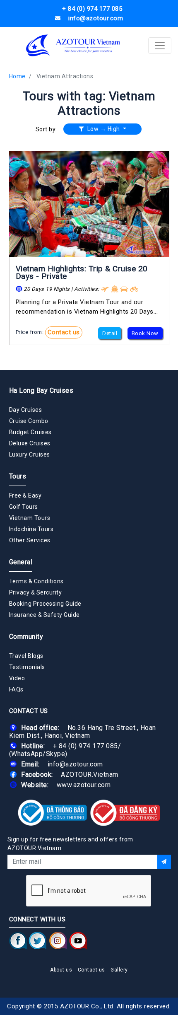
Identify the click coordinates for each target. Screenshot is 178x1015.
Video (17, 678)
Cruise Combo (28, 421)
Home (17, 76)
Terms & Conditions (36, 581)
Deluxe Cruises (30, 443)
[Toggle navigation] (159, 45)
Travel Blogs (26, 655)
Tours (17, 476)
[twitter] (38, 940)
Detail (109, 333)
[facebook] (18, 940)
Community (26, 636)
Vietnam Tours (30, 518)
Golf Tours (23, 506)
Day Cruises (25, 409)
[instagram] (58, 940)
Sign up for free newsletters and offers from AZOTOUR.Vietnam (70, 843)
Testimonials (27, 667)
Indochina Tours (31, 529)
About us (61, 970)
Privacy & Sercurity (35, 592)
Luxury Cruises (29, 454)
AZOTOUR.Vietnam (89, 774)
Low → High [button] (103, 129)
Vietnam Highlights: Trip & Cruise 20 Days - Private (82, 272)
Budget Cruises (30, 432)
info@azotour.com (75, 764)
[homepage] (73, 45)
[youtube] (78, 940)
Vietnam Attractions (65, 76)
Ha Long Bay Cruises (41, 390)
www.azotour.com (84, 785)
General (21, 562)
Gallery (119, 970)
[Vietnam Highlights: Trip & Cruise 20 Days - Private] (89, 204)
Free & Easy (25, 495)
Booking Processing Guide (45, 603)
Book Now (145, 333)
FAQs (16, 689)
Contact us (64, 332)
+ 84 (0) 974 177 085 (85, 746)
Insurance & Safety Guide (44, 614)
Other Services (30, 540)
